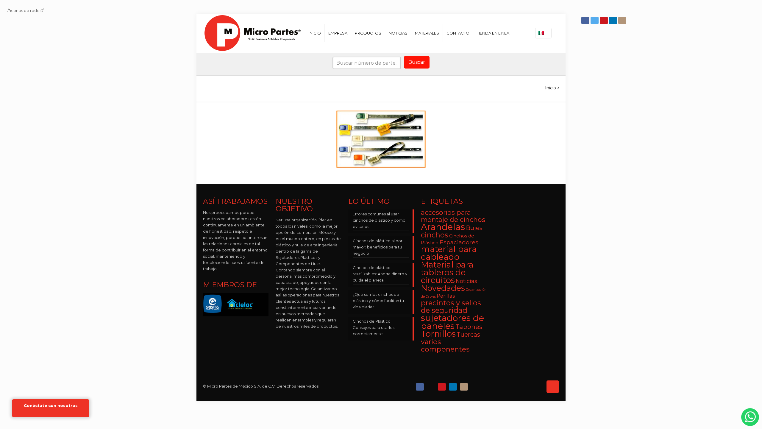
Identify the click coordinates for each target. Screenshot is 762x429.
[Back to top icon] (552, 386)
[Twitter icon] (595, 20)
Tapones (468, 326)
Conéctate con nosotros (51, 406)
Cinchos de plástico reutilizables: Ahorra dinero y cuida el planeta (380, 273)
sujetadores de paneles (452, 322)
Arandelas (443, 227)
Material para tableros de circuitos (447, 272)
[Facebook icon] (586, 20)
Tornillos (438, 334)
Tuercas (468, 334)
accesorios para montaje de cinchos (453, 216)
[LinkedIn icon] (613, 20)
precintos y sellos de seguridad (451, 307)
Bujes (474, 227)
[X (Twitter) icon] (431, 385)
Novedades (443, 288)
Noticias (466, 281)
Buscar (416, 62)
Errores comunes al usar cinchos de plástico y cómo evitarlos (379, 220)
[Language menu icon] (543, 33)
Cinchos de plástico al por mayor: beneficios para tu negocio (377, 247)
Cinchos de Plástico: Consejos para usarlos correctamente (373, 327)
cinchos (434, 235)
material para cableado (449, 253)
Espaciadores (458, 242)
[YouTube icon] (604, 20)
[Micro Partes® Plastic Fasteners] (252, 33)
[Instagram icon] (622, 20)
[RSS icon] (475, 385)
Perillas (446, 296)
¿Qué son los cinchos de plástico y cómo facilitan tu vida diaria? (378, 300)
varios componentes (445, 345)
